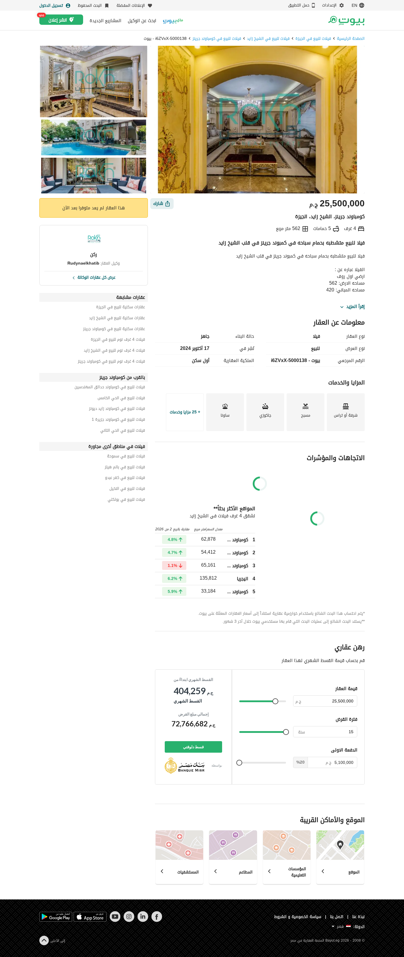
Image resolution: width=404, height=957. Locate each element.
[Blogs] (173, 20)
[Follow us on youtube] (114, 921)
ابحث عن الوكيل (142, 20)
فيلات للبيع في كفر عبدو (125, 478)
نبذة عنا (358, 917)
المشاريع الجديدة (105, 20)
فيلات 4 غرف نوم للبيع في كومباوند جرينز (111, 362)
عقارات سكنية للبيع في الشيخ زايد (117, 319)
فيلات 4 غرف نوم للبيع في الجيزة (118, 340)
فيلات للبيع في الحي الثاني (122, 431)
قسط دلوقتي (193, 746)
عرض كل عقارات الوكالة (96, 277)
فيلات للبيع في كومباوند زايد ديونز (117, 409)
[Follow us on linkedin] (142, 921)
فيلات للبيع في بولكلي (126, 500)
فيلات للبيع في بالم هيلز (125, 468)
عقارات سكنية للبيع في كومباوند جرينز (114, 330)
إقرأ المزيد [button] (355, 306)
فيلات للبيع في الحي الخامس (121, 399)
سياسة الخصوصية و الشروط (297, 917)
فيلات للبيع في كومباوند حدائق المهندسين (110, 388)
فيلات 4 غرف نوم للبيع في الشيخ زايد (114, 351)
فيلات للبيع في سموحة (126, 457)
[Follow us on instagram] (128, 921)
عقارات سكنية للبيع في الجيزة (120, 308)
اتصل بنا (337, 917)
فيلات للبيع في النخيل (127, 489)
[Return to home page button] (346, 20)
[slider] (275, 701)
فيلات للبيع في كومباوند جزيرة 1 (118, 420)
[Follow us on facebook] (156, 921)
